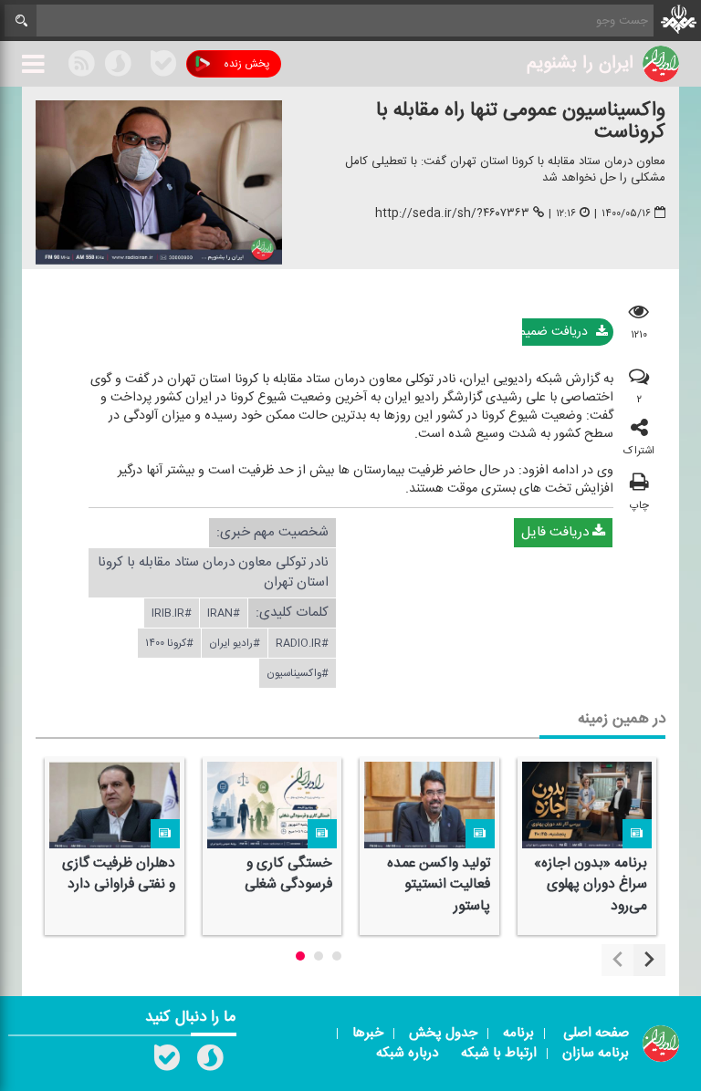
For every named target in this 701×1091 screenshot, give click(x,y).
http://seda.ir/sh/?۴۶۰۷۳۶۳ (452, 213)
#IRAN (223, 613)
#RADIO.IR (302, 643)
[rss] (81, 67)
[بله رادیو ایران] (167, 1061)
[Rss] (140, 63)
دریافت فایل (556, 532)
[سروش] (117, 67)
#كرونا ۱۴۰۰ (169, 643)
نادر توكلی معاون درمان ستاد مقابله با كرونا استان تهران (213, 572)
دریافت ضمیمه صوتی (556, 332)
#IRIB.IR (172, 613)
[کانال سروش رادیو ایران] (210, 1061)
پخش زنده (246, 64)
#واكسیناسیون (298, 673)
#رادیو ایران (234, 643)
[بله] (163, 67)
